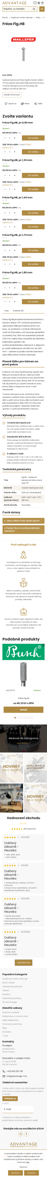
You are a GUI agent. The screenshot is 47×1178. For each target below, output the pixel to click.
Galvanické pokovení (12, 986)
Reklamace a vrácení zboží (15, 1016)
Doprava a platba (10, 1012)
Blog (4, 1028)
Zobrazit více (23, 962)
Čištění (5, 990)
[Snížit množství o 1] (5, 138)
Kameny (6, 994)
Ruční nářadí (8, 982)
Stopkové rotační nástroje (14, 978)
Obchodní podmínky (12, 1024)
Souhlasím (31, 1173)
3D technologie (9, 1002)
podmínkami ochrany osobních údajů (20, 1120)
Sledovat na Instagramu (23, 738)
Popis (6, 310)
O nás (5, 1035)
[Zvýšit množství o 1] (14, 138)
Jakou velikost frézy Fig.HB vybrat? (23, 520)
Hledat (34, 9)
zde (27, 1162)
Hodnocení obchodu (23, 818)
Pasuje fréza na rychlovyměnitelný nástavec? (22, 529)
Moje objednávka (10, 1020)
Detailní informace (12, 94)
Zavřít (34, 107)
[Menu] (42, 9)
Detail (23, 709)
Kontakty (6, 1031)
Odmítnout (15, 1173)
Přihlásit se (10, 1098)
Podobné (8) (18, 310)
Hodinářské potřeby (11, 998)
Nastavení (23, 1167)
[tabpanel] (23, 679)
